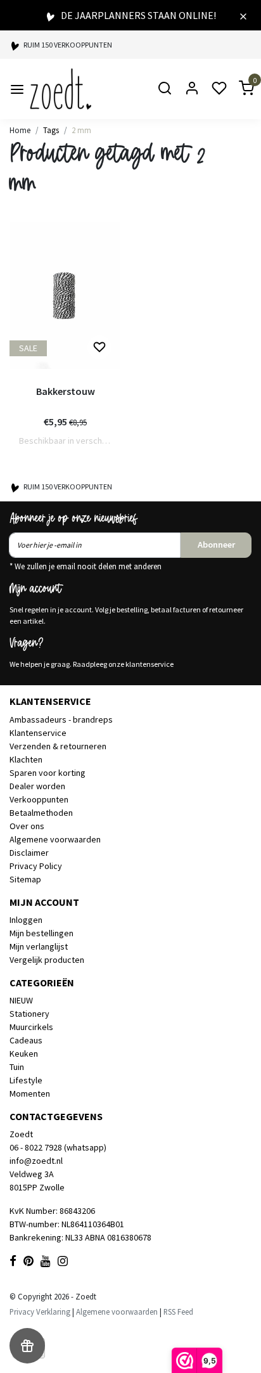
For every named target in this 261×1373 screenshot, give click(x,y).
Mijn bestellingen (41, 933)
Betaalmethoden (41, 812)
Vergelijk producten (47, 959)
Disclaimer (29, 852)
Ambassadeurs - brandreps (61, 719)
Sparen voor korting (48, 772)
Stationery (29, 1013)
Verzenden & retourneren (58, 746)
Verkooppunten (39, 799)
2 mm (81, 130)
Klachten (26, 759)
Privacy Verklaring (40, 1311)
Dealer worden (37, 786)
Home (20, 130)
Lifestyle (26, 1080)
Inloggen (26, 919)
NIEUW (21, 1000)
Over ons (27, 826)
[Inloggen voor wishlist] (99, 347)
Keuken (24, 1053)
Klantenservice (38, 732)
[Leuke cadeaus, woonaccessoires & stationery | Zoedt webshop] (60, 89)
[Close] (243, 15)
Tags (51, 130)
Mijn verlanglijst (39, 946)
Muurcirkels (31, 1027)
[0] (238, 89)
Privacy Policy (36, 866)
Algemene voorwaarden (55, 839)
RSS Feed (178, 1311)
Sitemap (25, 879)
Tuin (17, 1067)
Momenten (30, 1093)
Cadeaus (26, 1040)
